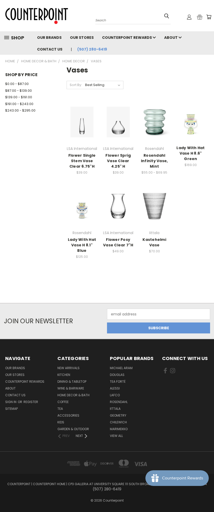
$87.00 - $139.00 (18, 90)
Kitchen (63, 375)
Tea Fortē (118, 381)
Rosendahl (119, 402)
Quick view (82, 116)
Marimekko (119, 429)
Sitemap (11, 408)
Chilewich (118, 422)
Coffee (63, 402)
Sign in (11, 402)
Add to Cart (82, 126)
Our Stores (82, 37)
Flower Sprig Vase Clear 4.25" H (118, 161)
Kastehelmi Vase (154, 242)
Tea (60, 408)
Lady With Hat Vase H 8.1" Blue (82, 245)
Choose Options (154, 126)
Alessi (115, 388)
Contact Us (49, 49)
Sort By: (76, 84)
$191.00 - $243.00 (19, 103)
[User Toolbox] (189, 17)
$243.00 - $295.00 (20, 110)
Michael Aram (121, 368)
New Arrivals (68, 368)
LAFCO (115, 395)
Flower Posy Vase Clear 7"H (118, 242)
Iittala (115, 408)
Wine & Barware (70, 388)
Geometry (118, 415)
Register (30, 402)
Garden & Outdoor (73, 429)
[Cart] (208, 17)
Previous (206, 495)
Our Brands (49, 37)
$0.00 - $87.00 (17, 83)
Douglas (117, 375)
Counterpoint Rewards (127, 37)
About (171, 37)
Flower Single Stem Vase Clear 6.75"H (82, 161)
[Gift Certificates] (199, 17)
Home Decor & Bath (73, 395)
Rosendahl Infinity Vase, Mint (154, 161)
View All (116, 436)
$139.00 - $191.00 (18, 97)
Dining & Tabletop (71, 381)
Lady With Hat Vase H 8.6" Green (190, 153)
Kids (60, 422)
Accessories (68, 415)
